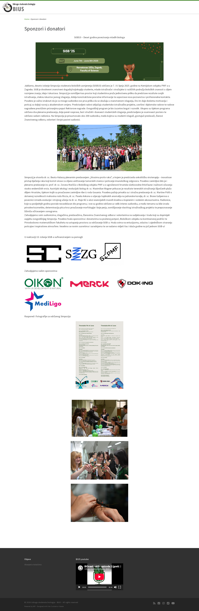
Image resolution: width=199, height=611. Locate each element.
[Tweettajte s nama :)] (168, 603)
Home (26, 19)
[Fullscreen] (119, 587)
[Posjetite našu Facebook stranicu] (159, 603)
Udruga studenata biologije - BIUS (46, 602)
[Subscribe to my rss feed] (154, 603)
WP (34, 606)
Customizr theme (57, 606)
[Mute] (115, 587)
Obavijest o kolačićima (33, 564)
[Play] (79, 587)
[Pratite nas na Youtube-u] (173, 603)
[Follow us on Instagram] (163, 603)
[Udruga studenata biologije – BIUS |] (19, 7)
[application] (99, 576)
